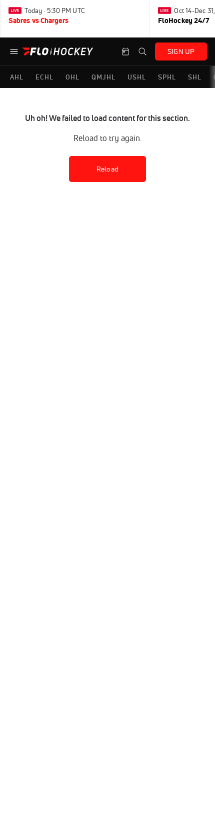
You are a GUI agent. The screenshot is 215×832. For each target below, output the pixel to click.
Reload (107, 169)
